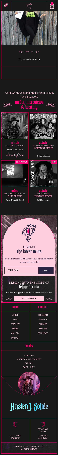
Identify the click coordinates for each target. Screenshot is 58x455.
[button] (29, 6)
